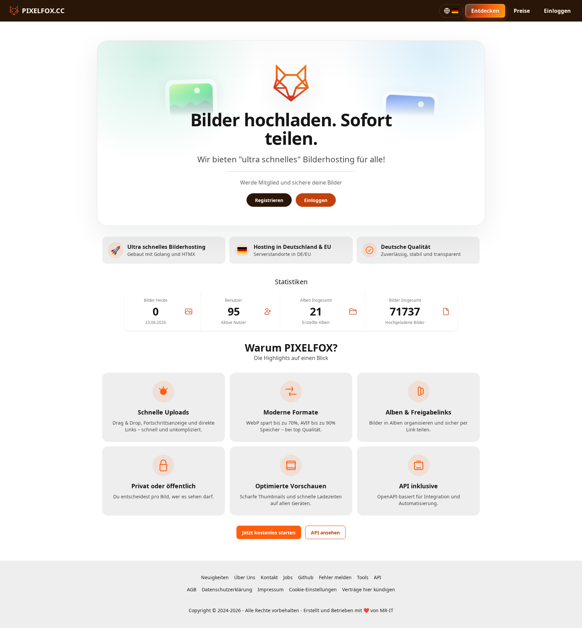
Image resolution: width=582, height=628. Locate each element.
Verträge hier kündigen (368, 589)
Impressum (271, 589)
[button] (451, 11)
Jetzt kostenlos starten (268, 532)
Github (306, 577)
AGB (191, 589)
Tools (362, 577)
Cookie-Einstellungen (313, 589)
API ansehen (325, 532)
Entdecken (485, 10)
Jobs (288, 577)
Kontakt (269, 577)
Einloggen (557, 10)
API (377, 577)
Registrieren (269, 200)
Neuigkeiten (215, 577)
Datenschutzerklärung (227, 589)
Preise (522, 10)
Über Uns (244, 577)
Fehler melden (335, 577)
